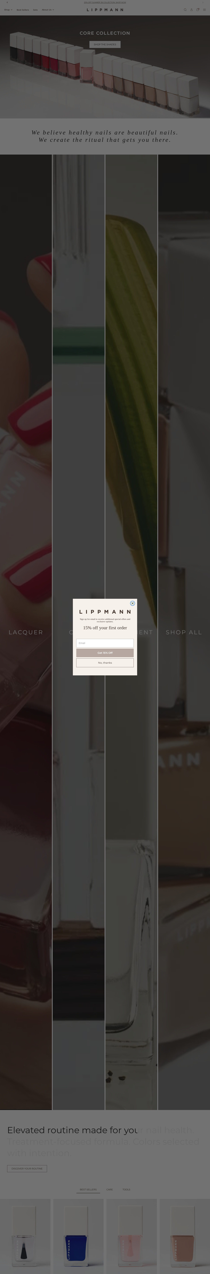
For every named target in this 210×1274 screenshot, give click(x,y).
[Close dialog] (132, 603)
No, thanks (105, 662)
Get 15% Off (105, 652)
